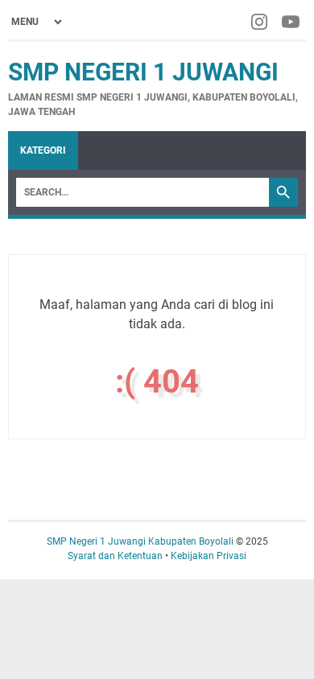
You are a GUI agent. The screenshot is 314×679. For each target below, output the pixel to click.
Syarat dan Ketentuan (115, 556)
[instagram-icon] (260, 22)
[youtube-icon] (292, 22)
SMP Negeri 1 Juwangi (143, 72)
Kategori (43, 150)
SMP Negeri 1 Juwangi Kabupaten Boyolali (141, 541)
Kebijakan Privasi (208, 556)
